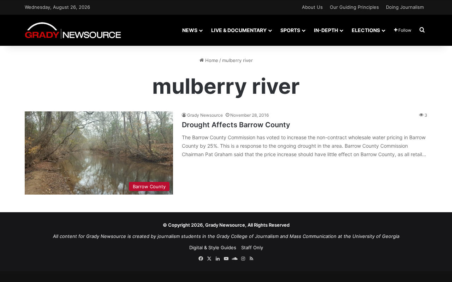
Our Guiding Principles (354, 7)
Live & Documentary (239, 30)
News (189, 30)
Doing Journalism (405, 7)
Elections (366, 30)
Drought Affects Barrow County (236, 125)
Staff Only (252, 247)
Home (211, 60)
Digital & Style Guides (212, 247)
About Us (312, 7)
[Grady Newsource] (73, 30)
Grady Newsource (205, 115)
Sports (290, 30)
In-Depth (326, 30)
